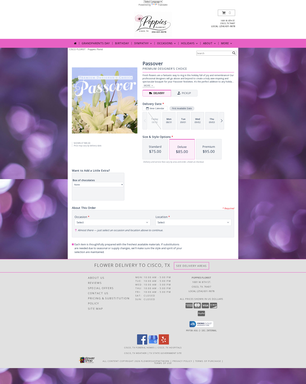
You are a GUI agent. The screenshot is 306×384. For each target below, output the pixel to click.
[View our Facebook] (142, 343)
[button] (226, 13)
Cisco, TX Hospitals (169, 347)
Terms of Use (163, 363)
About (208, 43)
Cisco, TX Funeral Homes (139, 347)
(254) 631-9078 (227, 26)
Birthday (122, 43)
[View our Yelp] (164, 343)
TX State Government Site (165, 353)
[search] (234, 53)
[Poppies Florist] (153, 24)
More (225, 43)
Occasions (165, 43)
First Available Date (182, 108)
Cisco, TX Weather (135, 353)
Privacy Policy (182, 361)
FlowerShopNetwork (155, 361)
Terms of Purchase (208, 361)
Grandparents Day (96, 43)
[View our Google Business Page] (153, 343)
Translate (163, 4)
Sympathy (141, 43)
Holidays (187, 43)
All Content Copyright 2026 (121, 361)
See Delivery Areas (191, 266)
